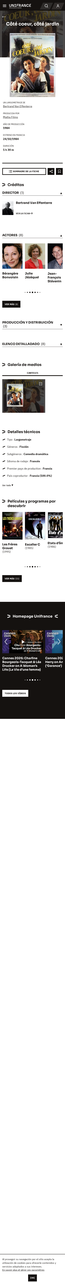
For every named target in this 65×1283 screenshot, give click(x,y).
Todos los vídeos (15, 693)
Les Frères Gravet (9, 546)
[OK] (32, 1277)
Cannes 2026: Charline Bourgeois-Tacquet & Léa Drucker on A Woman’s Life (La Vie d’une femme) (21, 664)
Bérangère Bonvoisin (10, 275)
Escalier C (32, 544)
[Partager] (51, 171)
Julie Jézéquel (32, 275)
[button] (40, 384)
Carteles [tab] (32, 372)
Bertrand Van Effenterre (17, 106)
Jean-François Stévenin (54, 277)
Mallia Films (10, 117)
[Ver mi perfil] (58, 6)
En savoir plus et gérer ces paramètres (23, 1269)
